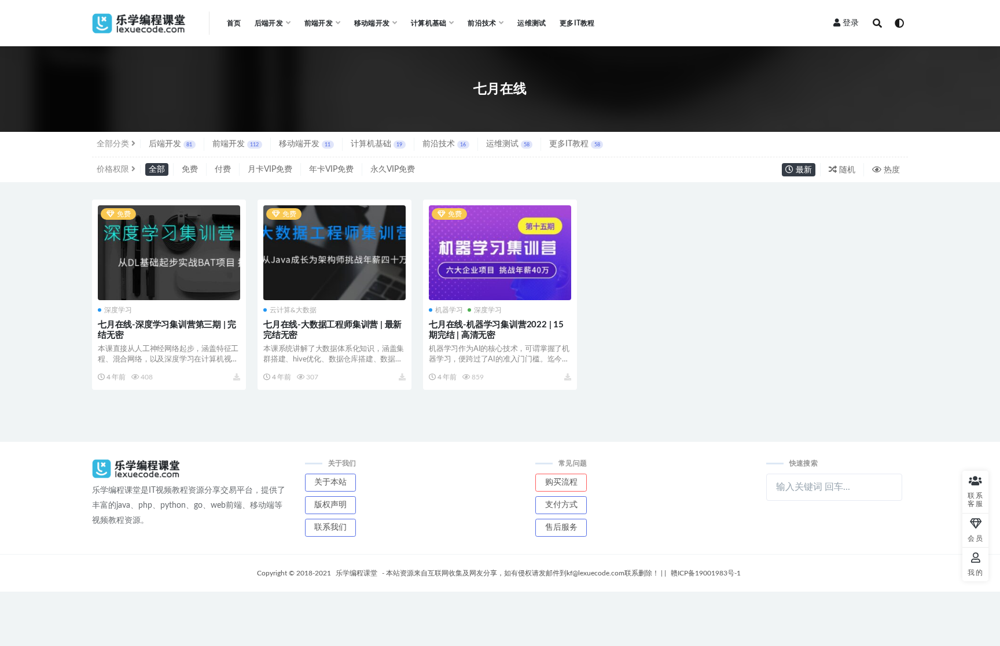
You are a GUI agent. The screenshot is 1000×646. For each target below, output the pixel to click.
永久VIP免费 (392, 169)
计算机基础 (376, 144)
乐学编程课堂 (356, 573)
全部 (157, 169)
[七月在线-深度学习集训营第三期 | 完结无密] (169, 252)
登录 (851, 23)
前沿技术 (444, 144)
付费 (223, 169)
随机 (846, 170)
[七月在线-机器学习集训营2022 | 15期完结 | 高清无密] (500, 252)
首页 (234, 23)
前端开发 (235, 144)
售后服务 (561, 527)
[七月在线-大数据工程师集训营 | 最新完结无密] (334, 252)
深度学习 (118, 310)
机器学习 (449, 310)
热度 (890, 170)
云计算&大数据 (293, 310)
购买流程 (561, 482)
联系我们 (330, 527)
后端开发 (170, 144)
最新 (802, 170)
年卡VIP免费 (331, 169)
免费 (190, 169)
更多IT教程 (577, 23)
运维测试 (531, 23)
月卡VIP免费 (270, 169)
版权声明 (330, 505)
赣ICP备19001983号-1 (706, 573)
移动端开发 (304, 144)
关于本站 (330, 482)
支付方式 (561, 505)
